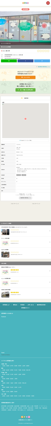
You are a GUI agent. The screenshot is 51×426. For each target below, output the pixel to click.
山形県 (23, 365)
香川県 (7, 391)
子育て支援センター (21, 410)
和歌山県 (24, 383)
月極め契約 (44, 408)
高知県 (15, 391)
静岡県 (7, 378)
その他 (6, 408)
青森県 (7, 365)
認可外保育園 (10, 406)
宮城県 (15, 365)
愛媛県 (11, 391)
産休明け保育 (30, 410)
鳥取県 (3, 387)
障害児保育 (30, 408)
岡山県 (11, 387)
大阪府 (11, 383)
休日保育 (25, 408)
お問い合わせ (31, 304)
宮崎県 (23, 395)
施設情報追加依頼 (41, 304)
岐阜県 (3, 378)
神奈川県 (28, 370)
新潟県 (3, 374)
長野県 (23, 374)
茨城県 (3, 370)
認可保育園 (3, 406)
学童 (40, 408)
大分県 (19, 395)
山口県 (19, 387)
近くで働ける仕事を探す (26, 89)
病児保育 (14, 410)
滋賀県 (3, 383)
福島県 (27, 365)
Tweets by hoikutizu (5, 354)
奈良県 (19, 383)
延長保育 (15, 408)
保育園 (10, 408)
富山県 (7, 374)
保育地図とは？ (6, 304)
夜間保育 (20, 408)
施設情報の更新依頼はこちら (44, 66)
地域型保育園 (23, 406)
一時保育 (36, 408)
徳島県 (3, 391)
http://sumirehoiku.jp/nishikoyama (12, 58)
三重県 (15, 378)
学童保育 (36, 406)
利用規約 (22, 304)
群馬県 (11, 370)
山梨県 (19, 374)
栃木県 (7, 370)
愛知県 (11, 378)
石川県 (11, 374)
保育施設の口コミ (25, 307)
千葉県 (19, 370)
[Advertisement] (15, 213)
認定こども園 (30, 406)
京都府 (7, 383)
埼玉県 (15, 370)
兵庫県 (15, 383)
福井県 (15, 374)
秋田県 (19, 365)
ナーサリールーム (43, 406)
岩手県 (11, 365)
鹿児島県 (28, 395)
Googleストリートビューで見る (26, 140)
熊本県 (15, 395)
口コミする (26, 77)
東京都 (23, 370)
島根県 (7, 387)
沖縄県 (32, 395)
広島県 (15, 387)
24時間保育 (3, 410)
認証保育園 (16, 406)
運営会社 (15, 304)
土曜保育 (9, 410)
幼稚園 (2, 408)
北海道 (3, 365)
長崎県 (11, 395)
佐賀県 (7, 395)
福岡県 (3, 395)
